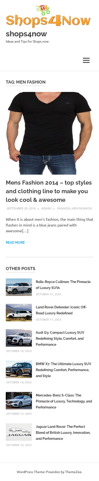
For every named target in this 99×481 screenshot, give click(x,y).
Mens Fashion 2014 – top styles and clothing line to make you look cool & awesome (49, 191)
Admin (46, 208)
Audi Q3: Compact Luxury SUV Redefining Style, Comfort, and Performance (60, 338)
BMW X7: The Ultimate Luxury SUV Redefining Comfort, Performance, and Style (63, 370)
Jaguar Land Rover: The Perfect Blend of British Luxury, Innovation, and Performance (63, 433)
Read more (15, 242)
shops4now (26, 33)
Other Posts (20, 268)
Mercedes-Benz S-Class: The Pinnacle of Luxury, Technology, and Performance (64, 401)
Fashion (63, 208)
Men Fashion (82, 208)
